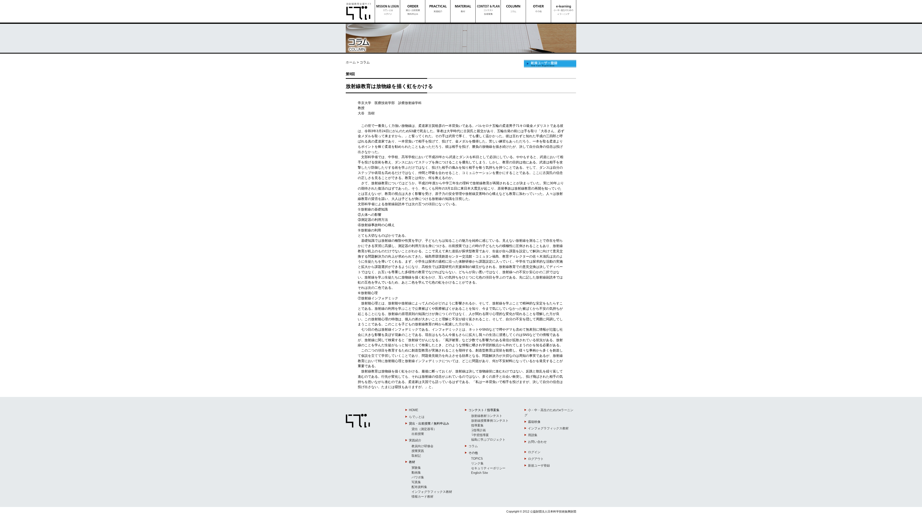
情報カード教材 (422, 496)
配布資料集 (419, 487)
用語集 (532, 435)
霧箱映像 (534, 422)
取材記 (416, 455)
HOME (413, 410)
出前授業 (418, 434)
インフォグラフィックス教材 (432, 492)
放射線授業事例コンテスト (490, 420)
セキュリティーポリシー (488, 468)
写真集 (416, 482)
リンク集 (477, 463)
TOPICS (477, 458)
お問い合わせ (537, 442)
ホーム (351, 62)
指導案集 (477, 425)
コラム (473, 446)
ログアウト (536, 459)
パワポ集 (418, 477)
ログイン (534, 452)
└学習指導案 (480, 435)
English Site (479, 473)
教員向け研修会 (422, 446)
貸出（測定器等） (424, 429)
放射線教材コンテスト (486, 416)
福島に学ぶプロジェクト (488, 439)
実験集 (416, 468)
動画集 (416, 472)
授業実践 (418, 451)
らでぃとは (417, 417)
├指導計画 (478, 430)
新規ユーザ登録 (539, 465)
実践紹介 (415, 440)
